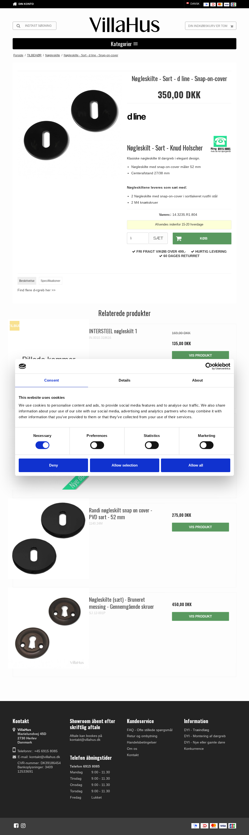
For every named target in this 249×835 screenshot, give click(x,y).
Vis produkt (200, 355)
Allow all (195, 465)
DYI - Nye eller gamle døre (204, 742)
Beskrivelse (27, 281)
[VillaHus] (124, 24)
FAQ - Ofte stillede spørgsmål (149, 730)
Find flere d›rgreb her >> (36, 290)
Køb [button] (203, 238)
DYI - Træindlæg (196, 730)
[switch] (97, 445)
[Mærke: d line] (139, 119)
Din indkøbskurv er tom (207, 26)
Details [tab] (125, 380)
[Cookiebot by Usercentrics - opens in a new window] (209, 366)
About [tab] (197, 380)
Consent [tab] (51, 380)
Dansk (194, 3)
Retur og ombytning (142, 736)
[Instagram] (23, 825)
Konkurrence (194, 749)
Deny (53, 465)
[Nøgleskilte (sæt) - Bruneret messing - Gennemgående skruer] (48, 628)
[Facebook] (16, 825)
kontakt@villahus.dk (44, 757)
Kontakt (133, 755)
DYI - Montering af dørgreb (205, 736)
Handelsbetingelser (142, 742)
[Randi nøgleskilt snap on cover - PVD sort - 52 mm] (48, 538)
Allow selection (125, 465)
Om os (132, 749)
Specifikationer (50, 281)
